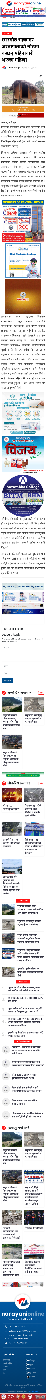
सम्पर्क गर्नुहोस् (8, 1363)
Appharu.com (33, 1391)
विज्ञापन (5, 1366)
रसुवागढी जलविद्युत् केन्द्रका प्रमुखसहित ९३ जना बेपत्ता (33, 718)
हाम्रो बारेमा (6, 1360)
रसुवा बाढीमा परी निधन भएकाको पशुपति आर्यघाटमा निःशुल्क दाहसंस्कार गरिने (11, 759)
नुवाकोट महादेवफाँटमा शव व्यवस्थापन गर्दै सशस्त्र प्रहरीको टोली (30, 972)
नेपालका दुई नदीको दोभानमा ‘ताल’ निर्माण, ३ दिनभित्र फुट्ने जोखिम (33, 811)
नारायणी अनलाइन (13, 67)
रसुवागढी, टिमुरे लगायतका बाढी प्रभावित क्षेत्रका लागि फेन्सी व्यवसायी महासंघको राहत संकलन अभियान (30, 955)
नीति (4, 1370)
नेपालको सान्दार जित (34, 1228)
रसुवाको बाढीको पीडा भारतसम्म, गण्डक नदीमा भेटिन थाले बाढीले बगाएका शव (11, 721)
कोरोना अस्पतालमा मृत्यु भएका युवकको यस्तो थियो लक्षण (24, 1076)
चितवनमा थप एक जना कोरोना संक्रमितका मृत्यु (24, 1102)
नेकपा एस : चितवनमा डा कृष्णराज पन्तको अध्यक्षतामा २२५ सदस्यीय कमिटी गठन (26, 1050)
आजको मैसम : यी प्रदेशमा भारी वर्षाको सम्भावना (11, 843)
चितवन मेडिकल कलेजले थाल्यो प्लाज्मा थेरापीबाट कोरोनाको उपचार (27, 1089)
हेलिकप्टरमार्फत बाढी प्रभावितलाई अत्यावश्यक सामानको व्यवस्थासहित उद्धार (11, 1268)
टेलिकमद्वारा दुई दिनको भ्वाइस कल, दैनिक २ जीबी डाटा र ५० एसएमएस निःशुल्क (34, 846)
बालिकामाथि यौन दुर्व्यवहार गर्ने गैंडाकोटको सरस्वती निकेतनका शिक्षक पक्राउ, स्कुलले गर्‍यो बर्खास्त (11, 885)
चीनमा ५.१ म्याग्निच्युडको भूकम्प (11, 807)
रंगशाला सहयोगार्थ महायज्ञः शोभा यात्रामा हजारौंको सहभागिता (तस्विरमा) (28, 1063)
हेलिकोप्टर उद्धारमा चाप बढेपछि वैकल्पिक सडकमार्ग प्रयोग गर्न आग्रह (33, 1267)
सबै (41, 692)
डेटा (4, 1373)
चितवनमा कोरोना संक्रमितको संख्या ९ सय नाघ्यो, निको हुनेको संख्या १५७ (27, 1115)
